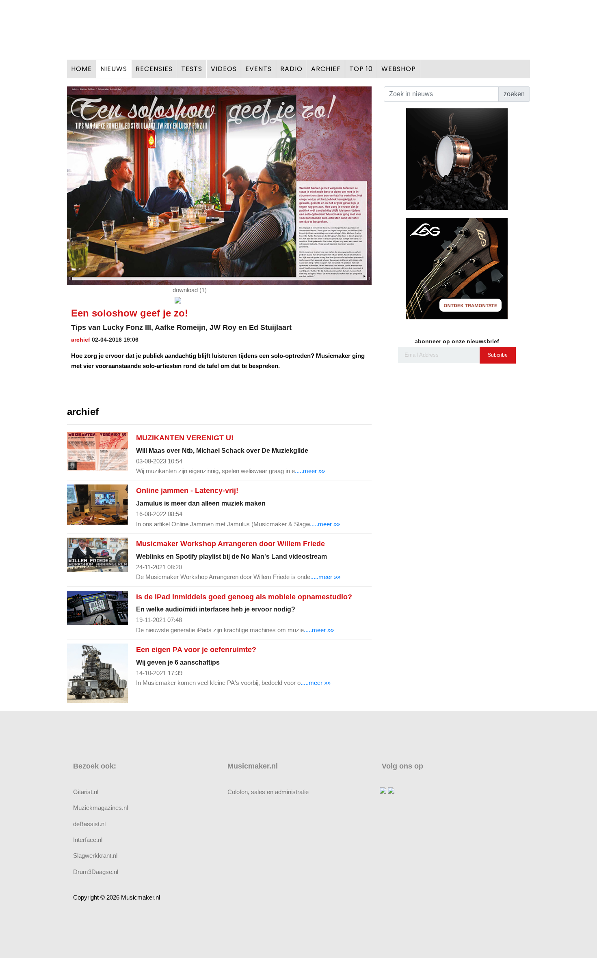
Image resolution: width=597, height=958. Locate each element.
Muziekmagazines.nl (100, 807)
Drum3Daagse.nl (95, 871)
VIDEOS (224, 68)
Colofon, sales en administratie (268, 791)
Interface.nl (87, 839)
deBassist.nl (89, 823)
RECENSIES (154, 68)
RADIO (291, 68)
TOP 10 (361, 68)
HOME (81, 68)
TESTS (191, 68)
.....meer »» (310, 470)
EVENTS (258, 68)
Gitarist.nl (85, 791)
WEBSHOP (398, 68)
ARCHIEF (326, 68)
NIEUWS (113, 68)
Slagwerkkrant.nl (95, 855)
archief (80, 339)
